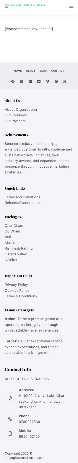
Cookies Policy (17, 290)
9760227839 (29, 422)
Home (18, 70)
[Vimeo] (47, 81)
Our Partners (15, 121)
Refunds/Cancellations (23, 202)
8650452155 (29, 436)
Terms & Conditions (21, 296)
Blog (43, 70)
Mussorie (12, 242)
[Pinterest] (56, 81)
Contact (57, 70)
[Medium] (65, 81)
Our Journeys (16, 115)
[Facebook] (13, 81)
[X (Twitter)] (21, 81)
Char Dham (14, 225)
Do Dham (12, 231)
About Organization (21, 109)
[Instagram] (30, 81)
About (30, 70)
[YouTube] (39, 81)
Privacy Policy (16, 284)
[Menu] (71, 8)
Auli (8, 237)
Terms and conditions (22, 197)
